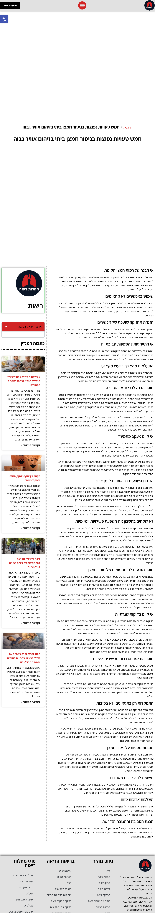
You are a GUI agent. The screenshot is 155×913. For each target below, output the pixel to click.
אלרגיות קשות (64, 877)
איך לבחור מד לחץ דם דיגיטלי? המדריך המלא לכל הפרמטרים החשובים (23, 381)
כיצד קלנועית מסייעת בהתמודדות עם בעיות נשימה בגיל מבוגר (24, 563)
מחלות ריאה (104, 877)
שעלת (29, 893)
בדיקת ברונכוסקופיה (60, 907)
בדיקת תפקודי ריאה (61, 901)
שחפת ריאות (26, 881)
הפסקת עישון (103, 895)
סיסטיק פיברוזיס (24, 899)
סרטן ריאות (104, 883)
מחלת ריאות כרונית (23, 875)
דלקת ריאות (104, 889)
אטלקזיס (28, 905)
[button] (4, 19)
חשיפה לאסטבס (63, 889)
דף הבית (128, 127)
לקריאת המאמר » (30, 445)
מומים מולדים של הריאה (59, 895)
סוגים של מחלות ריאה (99, 901)
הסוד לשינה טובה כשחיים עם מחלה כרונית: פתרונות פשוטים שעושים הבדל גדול (23, 658)
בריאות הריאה (103, 907)
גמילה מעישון (64, 871)
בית (108, 871)
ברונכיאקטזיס (25, 887)
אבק (69, 883)
